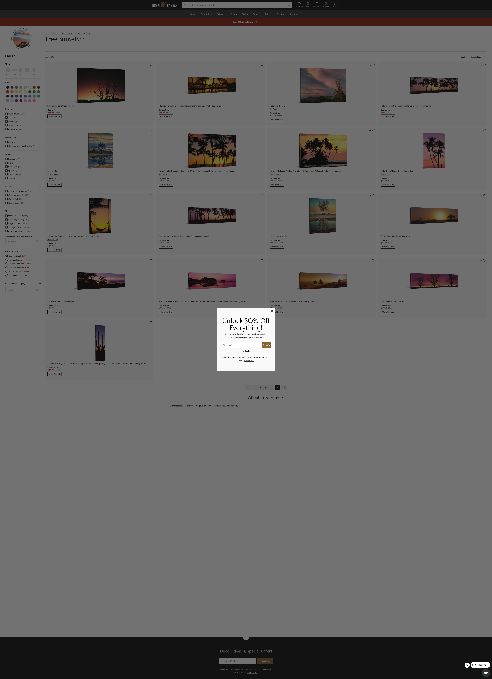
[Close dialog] (272, 310)
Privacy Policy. (249, 360)
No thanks (246, 351)
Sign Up (266, 345)
